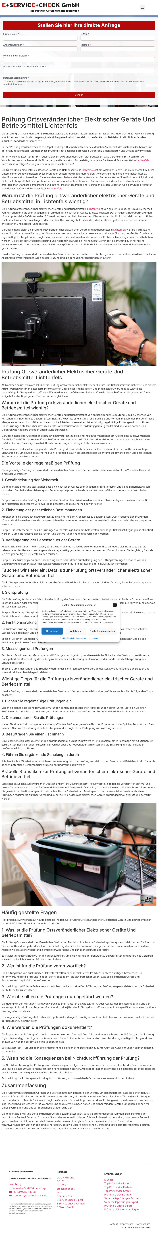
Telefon (86, 45)
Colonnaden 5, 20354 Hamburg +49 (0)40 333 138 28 (27, 1188)
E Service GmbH (66, 1196)
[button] (114, 605)
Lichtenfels (142, 160)
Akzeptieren (52, 630)
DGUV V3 (62, 1185)
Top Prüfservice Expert (117, 1183)
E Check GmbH (65, 1207)
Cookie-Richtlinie (67, 638)
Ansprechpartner (13, 45)
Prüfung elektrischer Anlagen (121, 1209)
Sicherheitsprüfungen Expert (121, 1202)
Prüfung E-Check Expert (118, 1205)
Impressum (93, 638)
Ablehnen (75, 630)
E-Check (109, 1179)
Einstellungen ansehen (102, 630)
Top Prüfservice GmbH (117, 1191)
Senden (79, 94)
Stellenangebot (66, 1188)
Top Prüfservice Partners (118, 1187)
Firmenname (11, 34)
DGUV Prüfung (65, 1177)
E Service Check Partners (71, 1203)
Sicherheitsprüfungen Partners (122, 1198)
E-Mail (85, 34)
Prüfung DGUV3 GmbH (117, 1194)
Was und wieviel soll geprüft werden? (24, 66)
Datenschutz (81, 638)
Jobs (59, 1192)
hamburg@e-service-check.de (29, 1195)
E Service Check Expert (70, 1200)
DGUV (60, 1181)
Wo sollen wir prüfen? (16, 55)
